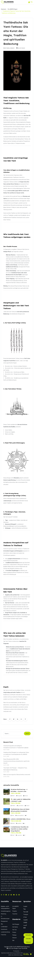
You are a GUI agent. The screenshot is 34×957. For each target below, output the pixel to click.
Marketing (3, 913)
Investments (4, 929)
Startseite (3, 9)
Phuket (14, 932)
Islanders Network (28, 940)
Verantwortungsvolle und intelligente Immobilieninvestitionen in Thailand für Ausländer (15, 746)
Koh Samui (15, 927)
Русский (25, 911)
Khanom (14, 937)
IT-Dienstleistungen (5, 917)
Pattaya (14, 935)
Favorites (14, 913)
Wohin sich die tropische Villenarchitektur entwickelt (16, 774)
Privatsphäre (16, 951)
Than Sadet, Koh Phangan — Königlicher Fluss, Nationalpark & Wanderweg (15, 768)
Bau (2, 924)
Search (27, 733)
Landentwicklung (5, 932)
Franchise (3, 934)
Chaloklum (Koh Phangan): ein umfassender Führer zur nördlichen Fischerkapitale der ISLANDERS (16, 753)
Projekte (14, 911)
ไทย (24, 909)
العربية (25, 925)
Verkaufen (28, 935)
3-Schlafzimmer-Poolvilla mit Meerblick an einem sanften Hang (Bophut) (19, 829)
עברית (25, 917)
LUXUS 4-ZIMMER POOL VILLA (20, 819)
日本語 (25, 922)
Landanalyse (4, 926)
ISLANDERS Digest (12, 9)
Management (4, 921)
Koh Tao (14, 929)
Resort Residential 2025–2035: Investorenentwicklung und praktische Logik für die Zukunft (16, 761)
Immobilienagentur (6, 911)
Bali (13, 940)
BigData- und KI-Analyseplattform (5, 907)
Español (25, 919)
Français (25, 914)
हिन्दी (24, 928)
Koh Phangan (15, 924)
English (25, 906)
